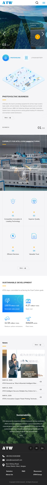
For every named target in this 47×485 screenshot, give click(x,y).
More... (22, 435)
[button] (4, 34)
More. (6, 25)
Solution (9, 471)
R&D (23, 471)
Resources (38, 471)
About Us (9, 474)
